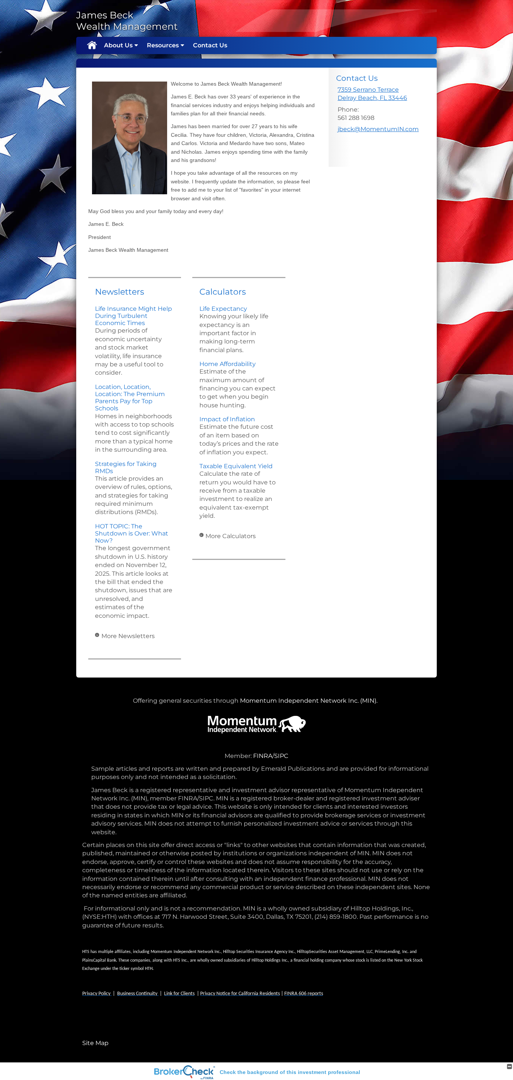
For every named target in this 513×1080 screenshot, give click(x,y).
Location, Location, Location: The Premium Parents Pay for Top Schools (130, 397)
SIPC (281, 755)
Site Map (95, 1043)
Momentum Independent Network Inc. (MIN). (310, 700)
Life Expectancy (223, 308)
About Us (118, 45)
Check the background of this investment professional (290, 1072)
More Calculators (230, 536)
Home (92, 45)
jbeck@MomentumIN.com (378, 129)
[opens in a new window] (252, 755)
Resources (163, 45)
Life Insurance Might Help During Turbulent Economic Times (133, 316)
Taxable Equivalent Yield (236, 466)
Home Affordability (227, 364)
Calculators (222, 292)
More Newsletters (128, 636)
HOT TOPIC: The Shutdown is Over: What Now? (131, 533)
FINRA (262, 755)
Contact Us (210, 45)
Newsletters (119, 292)
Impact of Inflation (227, 419)
